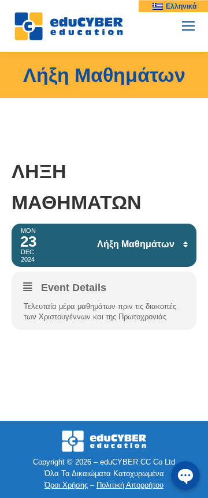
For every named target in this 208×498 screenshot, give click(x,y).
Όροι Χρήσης (66, 485)
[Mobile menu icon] (188, 26)
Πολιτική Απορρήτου (130, 485)
